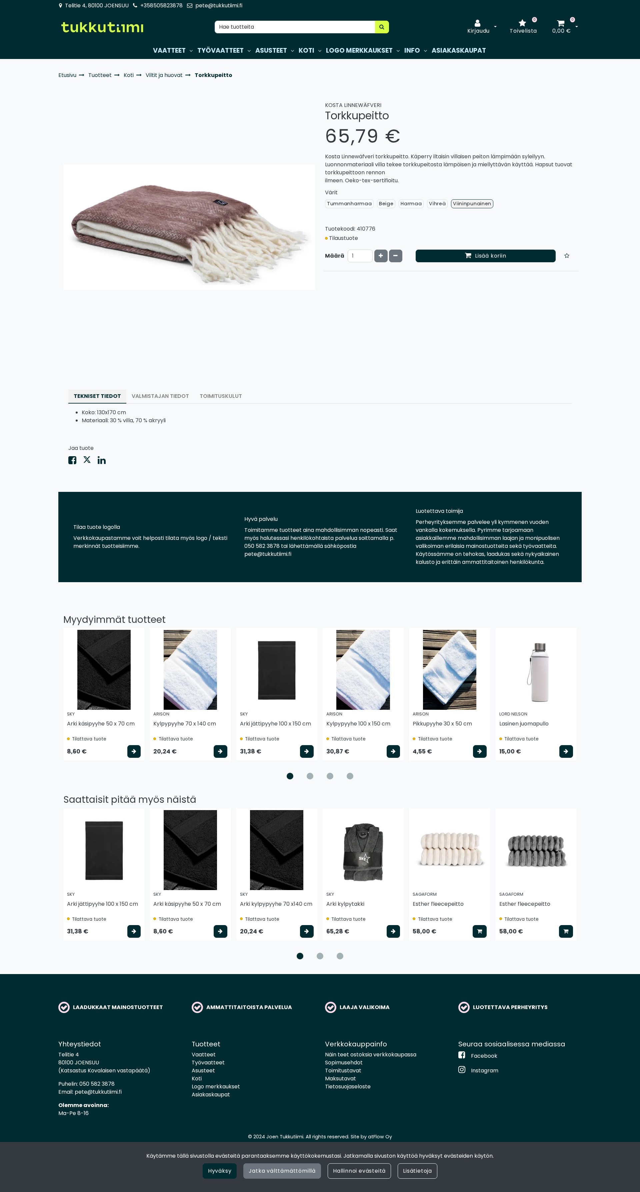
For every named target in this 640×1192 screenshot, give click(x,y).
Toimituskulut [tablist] (221, 396)
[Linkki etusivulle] (102, 27)
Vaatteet (204, 1054)
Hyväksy (220, 1171)
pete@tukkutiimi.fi (218, 5)
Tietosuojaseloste (348, 1086)
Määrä (334, 256)
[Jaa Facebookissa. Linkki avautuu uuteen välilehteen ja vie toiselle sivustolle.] (75, 462)
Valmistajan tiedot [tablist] (160, 396)
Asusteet (203, 1070)
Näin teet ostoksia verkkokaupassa (370, 1054)
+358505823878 (161, 5)
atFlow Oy (380, 1136)
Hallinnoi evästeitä (359, 1171)
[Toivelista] (567, 256)
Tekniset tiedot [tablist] (97, 396)
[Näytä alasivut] (191, 51)
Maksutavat (340, 1078)
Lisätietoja (417, 1171)
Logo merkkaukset (216, 1086)
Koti (197, 1078)
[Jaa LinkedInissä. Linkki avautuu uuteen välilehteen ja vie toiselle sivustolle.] (104, 462)
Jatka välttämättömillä (282, 1171)
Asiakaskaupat (211, 1094)
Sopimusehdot (344, 1062)
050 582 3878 (97, 1084)
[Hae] (382, 27)
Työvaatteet (208, 1062)
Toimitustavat (343, 1070)
